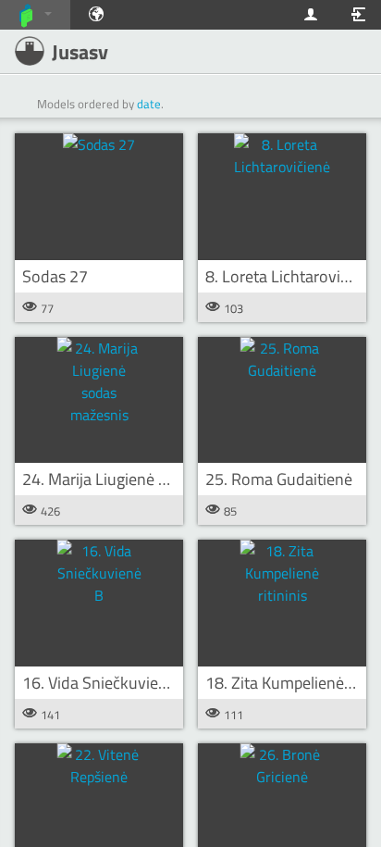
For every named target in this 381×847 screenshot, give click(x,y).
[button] (99, 196)
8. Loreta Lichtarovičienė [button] (291, 276)
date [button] (149, 103)
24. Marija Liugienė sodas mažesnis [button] (145, 479)
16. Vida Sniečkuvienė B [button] (106, 682)
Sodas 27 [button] (55, 276)
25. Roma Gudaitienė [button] (278, 479)
